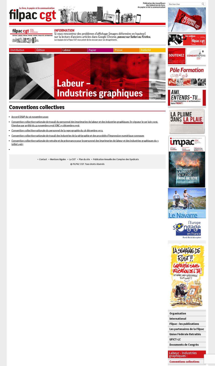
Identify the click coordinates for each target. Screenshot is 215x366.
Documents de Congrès (184, 344)
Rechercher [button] (203, 4)
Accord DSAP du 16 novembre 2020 (29, 116)
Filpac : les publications (184, 323)
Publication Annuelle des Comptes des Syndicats (116, 159)
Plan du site (84, 159)
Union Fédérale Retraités (185, 334)
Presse (118, 50)
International (178, 318)
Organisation (178, 313)
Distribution (17, 50)
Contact (43, 159)
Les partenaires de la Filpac (187, 329)
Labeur (66, 50)
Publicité (146, 50)
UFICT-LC (175, 339)
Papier (92, 50)
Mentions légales (58, 159)
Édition (40, 50)
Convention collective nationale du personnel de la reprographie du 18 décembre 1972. (57, 130)
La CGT (72, 159)
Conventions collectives (184, 361)
